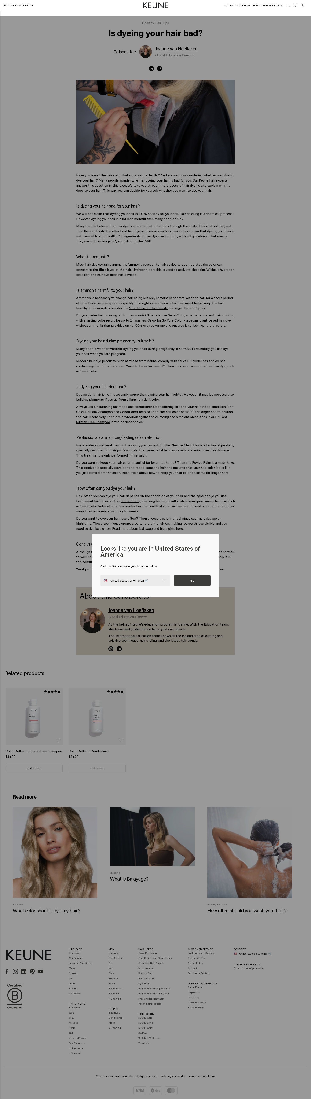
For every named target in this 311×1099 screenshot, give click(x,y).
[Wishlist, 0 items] (295, 5)
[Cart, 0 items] (303, 5)
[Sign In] (288, 5)
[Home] (155, 5)
